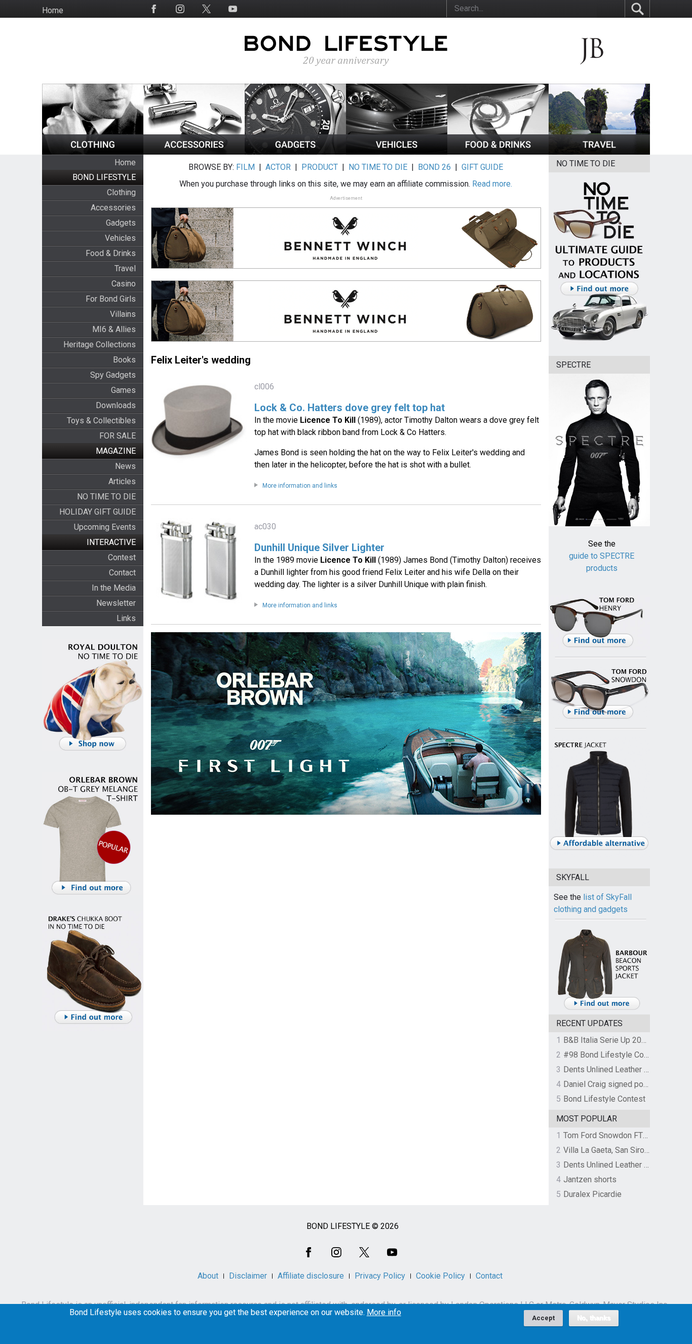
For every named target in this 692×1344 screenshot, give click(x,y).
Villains (123, 314)
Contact (122, 572)
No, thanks (593, 1318)
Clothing (121, 192)
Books (124, 360)
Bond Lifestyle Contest (604, 1099)
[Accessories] (194, 152)
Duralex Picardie (592, 1194)
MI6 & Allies (114, 329)
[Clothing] (92, 152)
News (125, 466)
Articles (122, 481)
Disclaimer (248, 1276)
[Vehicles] (396, 152)
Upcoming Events (105, 527)
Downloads (116, 405)
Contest (122, 557)
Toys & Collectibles (101, 420)
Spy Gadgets (113, 375)
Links (126, 618)
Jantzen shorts (590, 1179)
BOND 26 (434, 167)
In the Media (114, 588)
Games (123, 390)
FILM (245, 167)
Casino (123, 283)
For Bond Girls (111, 299)
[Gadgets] (295, 152)
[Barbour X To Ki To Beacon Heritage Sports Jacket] (602, 1008)
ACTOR (278, 167)
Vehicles (120, 238)
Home (52, 10)
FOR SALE (117, 436)
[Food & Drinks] (498, 152)
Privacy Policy (380, 1276)
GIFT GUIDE (482, 167)
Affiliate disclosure (311, 1276)
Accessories (113, 207)
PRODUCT (319, 167)
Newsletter (116, 603)
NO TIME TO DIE (106, 496)
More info (384, 1312)
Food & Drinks (111, 253)
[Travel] (599, 152)
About (208, 1276)
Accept (543, 1318)
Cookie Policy (440, 1276)
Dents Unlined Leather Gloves (616, 1069)
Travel (125, 268)
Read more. (492, 184)
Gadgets (121, 223)
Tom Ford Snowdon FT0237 (612, 1135)
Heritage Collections (99, 344)
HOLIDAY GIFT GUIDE (97, 512)
